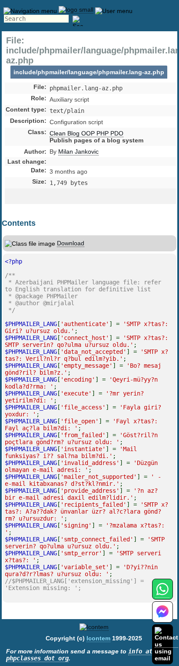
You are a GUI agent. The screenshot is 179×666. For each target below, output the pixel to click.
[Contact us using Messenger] (162, 617)
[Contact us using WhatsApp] (162, 594)
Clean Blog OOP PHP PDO (86, 133)
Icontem (98, 638)
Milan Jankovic (78, 151)
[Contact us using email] (166, 644)
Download (70, 243)
